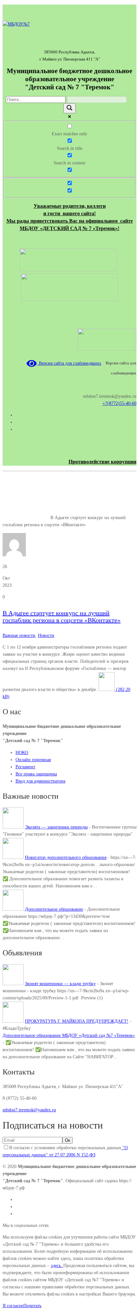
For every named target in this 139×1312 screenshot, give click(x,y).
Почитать (32, 1305)
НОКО (22, 752)
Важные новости (34, 517)
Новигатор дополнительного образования (65, 857)
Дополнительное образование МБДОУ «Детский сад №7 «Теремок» (69, 1035)
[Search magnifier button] (69, 108)
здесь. (57, 1265)
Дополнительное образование (54, 909)
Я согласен (13, 1305)
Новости (46, 635)
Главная (10, 517)
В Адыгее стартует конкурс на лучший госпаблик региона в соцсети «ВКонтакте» (62, 616)
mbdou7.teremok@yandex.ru (29, 1109)
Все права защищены (36, 774)
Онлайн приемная (33, 759)
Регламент (25, 766)
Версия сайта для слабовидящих (69, 363)
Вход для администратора (40, 781)
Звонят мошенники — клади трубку (60, 983)
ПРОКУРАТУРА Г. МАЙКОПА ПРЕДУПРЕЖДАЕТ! (76, 1021)
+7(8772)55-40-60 (119, 403)
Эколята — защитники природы (56, 827)
